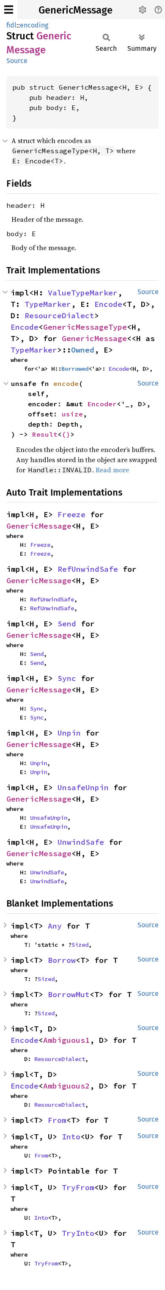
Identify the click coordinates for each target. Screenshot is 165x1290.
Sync (67, 678)
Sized (80, 944)
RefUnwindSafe (88, 569)
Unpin (69, 733)
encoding (34, 25)
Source (17, 61)
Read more (112, 469)
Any (55, 926)
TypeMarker (48, 304)
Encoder (102, 404)
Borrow (62, 960)
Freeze (71, 514)
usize (72, 414)
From (57, 1120)
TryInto (78, 1233)
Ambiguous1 (66, 1040)
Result (45, 434)
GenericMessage (75, 10)
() (66, 434)
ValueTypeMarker (83, 293)
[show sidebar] (8, 9)
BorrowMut (69, 994)
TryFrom (78, 1187)
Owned (82, 350)
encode (66, 383)
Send (67, 623)
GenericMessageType (85, 327)
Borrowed (74, 368)
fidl (11, 25)
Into (71, 1136)
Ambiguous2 (66, 1086)
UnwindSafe (81, 842)
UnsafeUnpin (83, 787)
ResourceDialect (59, 315)
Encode (108, 304)
